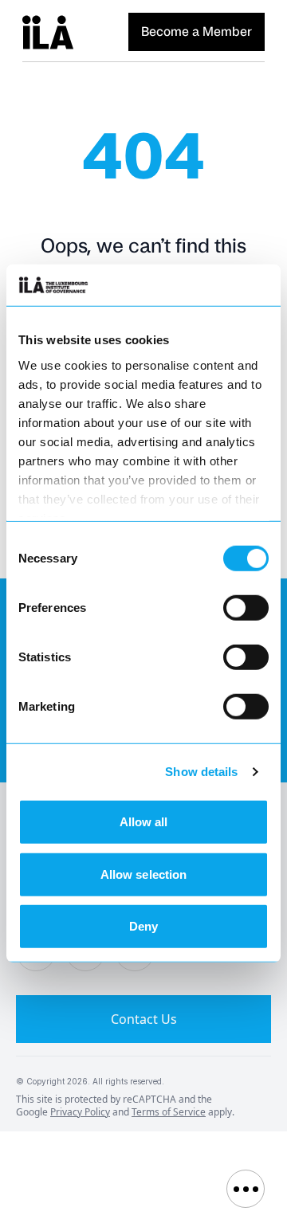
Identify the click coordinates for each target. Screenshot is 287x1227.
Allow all (144, 822)
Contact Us (144, 1019)
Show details (201, 771)
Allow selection (143, 874)
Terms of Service (169, 1112)
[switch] (246, 608)
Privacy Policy (80, 1112)
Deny (143, 926)
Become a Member (196, 31)
